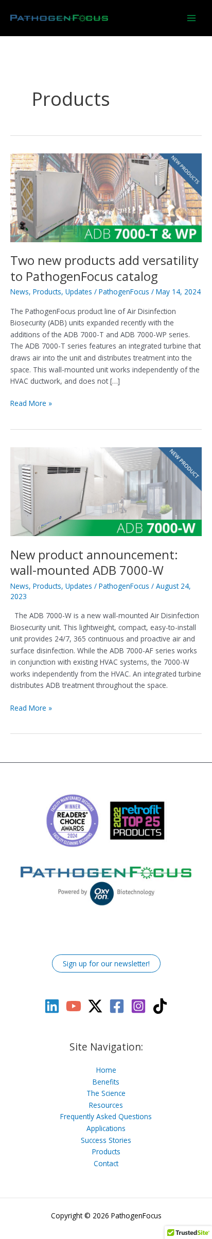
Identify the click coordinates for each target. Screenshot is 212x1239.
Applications (106, 1128)
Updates (78, 291)
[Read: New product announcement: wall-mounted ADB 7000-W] (106, 491)
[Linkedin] (52, 1006)
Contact (106, 1163)
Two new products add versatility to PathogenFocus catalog (104, 268)
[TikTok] (160, 1006)
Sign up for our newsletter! (106, 963)
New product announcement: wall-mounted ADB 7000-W (94, 562)
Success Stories (106, 1140)
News (19, 291)
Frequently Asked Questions (106, 1116)
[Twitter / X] (95, 1006)
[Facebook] (117, 1006)
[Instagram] (138, 1006)
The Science (106, 1093)
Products (47, 291)
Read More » (31, 404)
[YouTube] (73, 1006)
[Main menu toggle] (191, 17)
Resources (106, 1105)
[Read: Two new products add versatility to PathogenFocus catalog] (106, 196)
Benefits (106, 1082)
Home (106, 1070)
